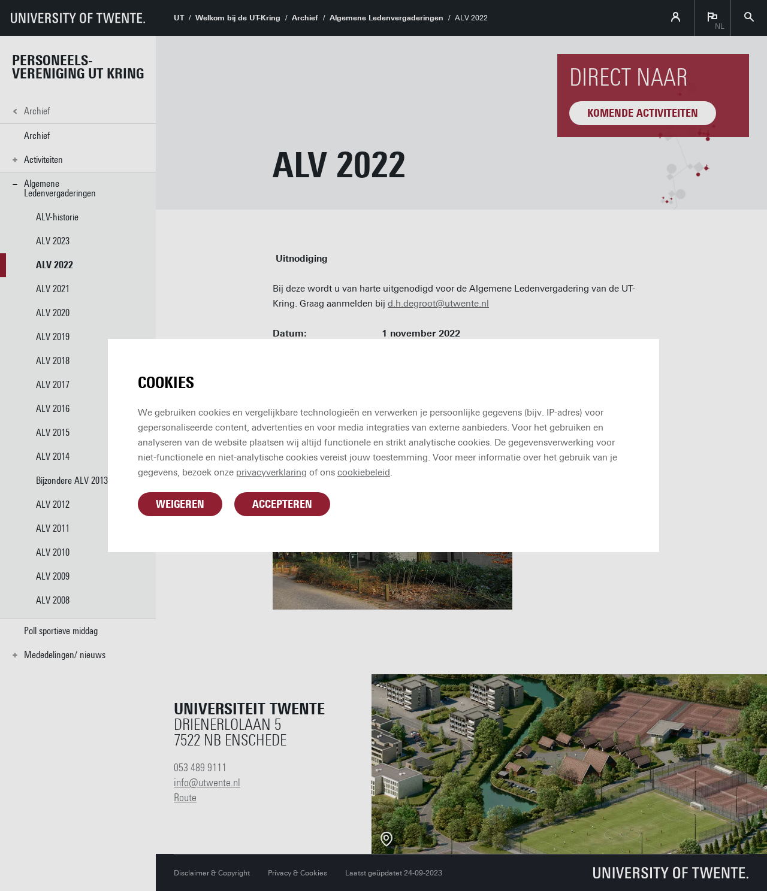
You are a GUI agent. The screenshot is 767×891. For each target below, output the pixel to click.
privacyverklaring (271, 472)
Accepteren (282, 504)
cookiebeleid (363, 472)
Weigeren (180, 504)
